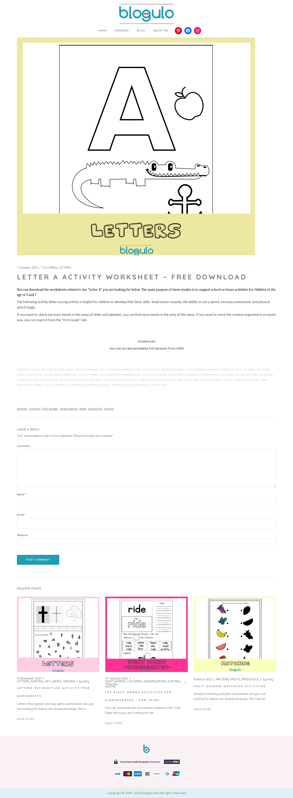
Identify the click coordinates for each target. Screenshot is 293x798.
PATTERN (222, 679)
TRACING (69, 681)
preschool (95, 409)
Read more (25, 718)
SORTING (37, 681)
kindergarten (69, 409)
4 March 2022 (203, 679)
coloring (34, 409)
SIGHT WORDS (115, 681)
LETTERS (65, 268)
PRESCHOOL (250, 679)
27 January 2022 (116, 678)
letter (83, 409)
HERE (180, 348)
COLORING (49, 268)
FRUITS (235, 679)
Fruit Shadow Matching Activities (230, 686)
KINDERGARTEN (155, 681)
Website (22, 535)
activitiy (22, 409)
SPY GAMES (53, 681)
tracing (109, 409)
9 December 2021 (29, 678)
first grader (50, 409)
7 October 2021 (27, 268)
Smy (84, 681)
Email (21, 514)
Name (22, 494)
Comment (23, 446)
